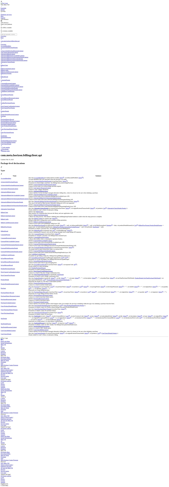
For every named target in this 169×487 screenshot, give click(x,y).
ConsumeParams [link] (5, 234)
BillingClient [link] (4, 212)
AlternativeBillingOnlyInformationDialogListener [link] (14, 199)
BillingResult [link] (4, 231)
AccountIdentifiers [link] (6, 178)
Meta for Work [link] (5, 360)
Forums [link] (3, 386)
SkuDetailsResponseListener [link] (9, 327)
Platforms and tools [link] (6, 371)
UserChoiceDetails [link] (6, 334)
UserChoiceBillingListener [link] (8, 330)
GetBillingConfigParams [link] (8, 255)
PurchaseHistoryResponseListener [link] (10, 296)
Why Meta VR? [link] (5, 368)
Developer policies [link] (6, 381)
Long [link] (51, 286)
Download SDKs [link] (5, 359)
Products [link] (3, 354)
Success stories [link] (5, 376)
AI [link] (1, 346)
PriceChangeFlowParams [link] (8, 275)
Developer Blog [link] (5, 357)
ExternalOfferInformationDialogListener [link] (12, 245)
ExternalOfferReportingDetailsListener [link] (11, 251)
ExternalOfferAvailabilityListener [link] (10, 241)
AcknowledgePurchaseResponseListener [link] (12, 185)
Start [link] (2, 363)
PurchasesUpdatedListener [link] (8, 303)
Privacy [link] (3, 384)
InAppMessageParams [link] (7, 258)
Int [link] (53, 230)
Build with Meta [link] (5, 341)
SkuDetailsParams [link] (6, 324)
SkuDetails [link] (96, 227)
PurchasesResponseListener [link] (8, 299)
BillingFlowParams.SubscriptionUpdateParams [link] (66, 227)
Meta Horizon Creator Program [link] (9, 365)
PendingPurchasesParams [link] (8, 268)
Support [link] (3, 387)
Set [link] (62, 257)
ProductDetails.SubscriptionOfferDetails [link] (58, 280)
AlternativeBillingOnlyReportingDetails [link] (12, 202)
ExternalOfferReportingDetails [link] (9, 248)
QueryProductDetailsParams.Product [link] (74, 305)
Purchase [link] (3, 288)
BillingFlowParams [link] (6, 227)
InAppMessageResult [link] (7, 265)
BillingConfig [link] (4, 219)
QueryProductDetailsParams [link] (9, 306)
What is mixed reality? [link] (7, 370)
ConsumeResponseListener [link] (8, 238)
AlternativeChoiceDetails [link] (8, 209)
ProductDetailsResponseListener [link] (10, 284)
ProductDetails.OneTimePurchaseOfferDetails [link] (147, 278)
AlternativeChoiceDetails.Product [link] (116, 208)
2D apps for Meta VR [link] (7, 373)
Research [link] (3, 352)
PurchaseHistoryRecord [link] (7, 292)
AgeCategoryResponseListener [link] (9, 188)
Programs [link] (3, 362)
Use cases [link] (3, 378)
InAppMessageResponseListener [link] (10, 262)
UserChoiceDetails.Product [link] (109, 333)
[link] (4, 3)
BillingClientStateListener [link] (8, 216)
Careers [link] (3, 351)
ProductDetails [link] (5, 279)
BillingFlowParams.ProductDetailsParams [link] (150, 225)
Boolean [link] (109, 225)
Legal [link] (2, 382)
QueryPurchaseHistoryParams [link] (9, 310)
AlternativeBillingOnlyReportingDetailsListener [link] (14, 205)
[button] (84, 1)
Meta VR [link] (3, 344)
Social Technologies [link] (6, 343)
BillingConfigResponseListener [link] (9, 222)
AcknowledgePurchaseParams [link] (9, 182)
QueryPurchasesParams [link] (7, 313)
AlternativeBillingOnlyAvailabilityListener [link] (12, 195)
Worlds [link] (3, 348)
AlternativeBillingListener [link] (8, 192)
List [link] (104, 208)
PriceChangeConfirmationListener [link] (10, 272)
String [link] (61, 178)
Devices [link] (3, 374)
